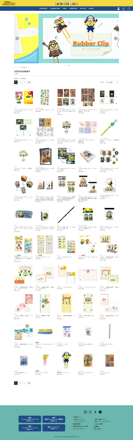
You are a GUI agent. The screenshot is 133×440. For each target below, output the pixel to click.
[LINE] (100, 412)
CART (123, 8)
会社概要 (96, 426)
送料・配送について (100, 419)
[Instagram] (85, 412)
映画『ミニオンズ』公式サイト (54, 427)
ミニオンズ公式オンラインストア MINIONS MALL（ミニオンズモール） (66, 3)
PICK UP (83, 8)
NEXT (29, 82)
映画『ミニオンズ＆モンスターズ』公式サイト (29, 419)
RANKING (73, 8)
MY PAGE (118, 8)
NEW (64, 8)
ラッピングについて (79, 421)
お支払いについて (79, 419)
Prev (17, 38)
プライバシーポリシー (79, 429)
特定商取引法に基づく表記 (80, 426)
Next (116, 38)
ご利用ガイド (76, 417)
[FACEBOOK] (95, 412)
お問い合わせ (97, 429)
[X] (90, 412)
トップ (15, 67)
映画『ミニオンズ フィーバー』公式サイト (30, 427)
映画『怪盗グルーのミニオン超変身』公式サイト (54, 419)
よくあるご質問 (98, 424)
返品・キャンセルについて (102, 421)
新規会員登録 (76, 424)
